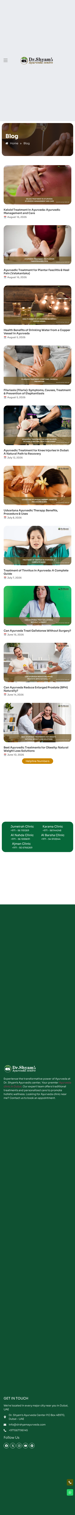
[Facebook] (6, 1445)
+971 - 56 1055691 (20, 839)
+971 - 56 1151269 (20, 830)
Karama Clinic (53, 826)
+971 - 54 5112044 (50, 839)
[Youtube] (25, 1445)
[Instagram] (19, 1445)
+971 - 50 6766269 (22, 847)
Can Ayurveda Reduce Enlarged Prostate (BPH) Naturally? (36, 689)
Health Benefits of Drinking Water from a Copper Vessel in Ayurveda (37, 331)
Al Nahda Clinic (22, 835)
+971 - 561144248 (52, 830)
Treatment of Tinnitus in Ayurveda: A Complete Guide (36, 572)
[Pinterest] (32, 1445)
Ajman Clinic (21, 844)
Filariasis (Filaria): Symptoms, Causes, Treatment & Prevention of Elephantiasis (37, 391)
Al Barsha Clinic (52, 835)
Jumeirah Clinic (22, 826)
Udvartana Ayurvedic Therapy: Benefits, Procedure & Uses (31, 512)
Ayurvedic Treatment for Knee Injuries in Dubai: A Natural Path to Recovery (36, 452)
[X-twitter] (12, 1445)
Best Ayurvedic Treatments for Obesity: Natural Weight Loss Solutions (36, 749)
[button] (5, 60)
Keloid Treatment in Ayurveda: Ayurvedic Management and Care (32, 211)
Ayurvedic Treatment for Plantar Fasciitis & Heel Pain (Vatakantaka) (36, 271)
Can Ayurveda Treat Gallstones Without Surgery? (37, 630)
